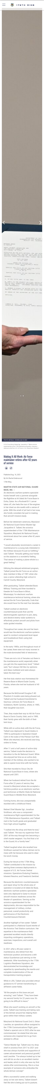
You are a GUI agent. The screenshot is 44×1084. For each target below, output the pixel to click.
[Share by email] (11, 468)
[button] (4, 5)
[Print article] (6, 468)
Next (40, 222)
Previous (4, 222)
